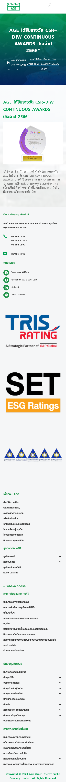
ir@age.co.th (18, 254)
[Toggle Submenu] (61, 556)
